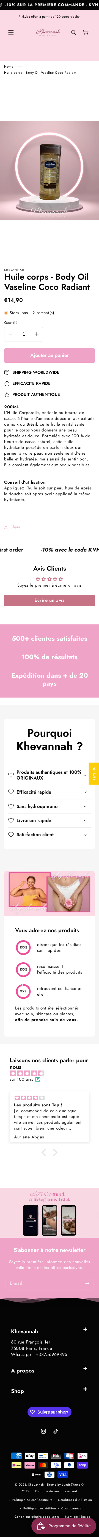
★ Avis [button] (94, 773)
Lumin (71, 1484)
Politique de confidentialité (32, 1500)
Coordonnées (71, 1508)
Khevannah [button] (24, 1331)
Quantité (11, 322)
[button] (11, 32)
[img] (52, 1073)
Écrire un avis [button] (49, 600)
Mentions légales (77, 1516)
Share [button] (15, 527)
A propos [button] (22, 1371)
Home (8, 66)
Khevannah (36, 1484)
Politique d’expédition (39, 1508)
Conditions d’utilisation (75, 1500)
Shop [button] (17, 1391)
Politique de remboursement (56, 1491)
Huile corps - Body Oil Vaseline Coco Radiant (40, 72)
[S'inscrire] (87, 1283)
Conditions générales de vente (37, 1516)
